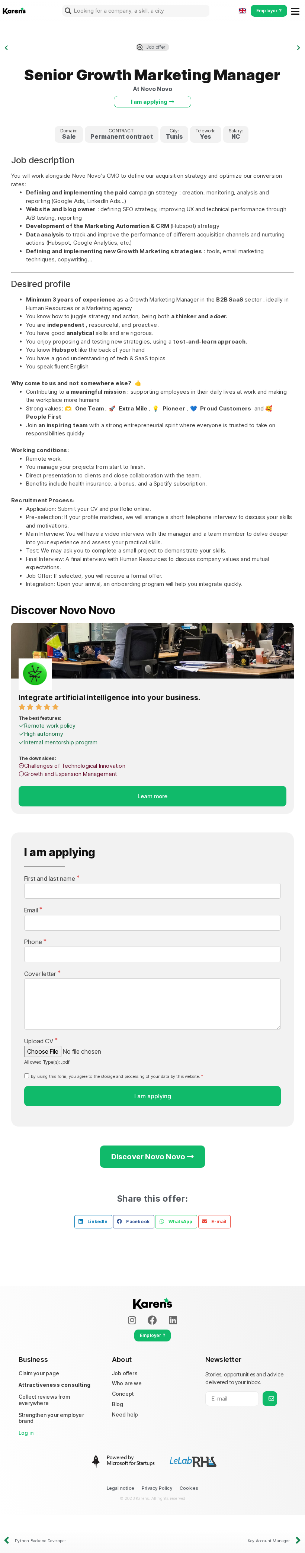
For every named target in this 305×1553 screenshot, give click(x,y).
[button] (93, 1221)
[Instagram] (132, 1320)
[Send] (270, 1398)
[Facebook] (152, 1320)
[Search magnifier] (68, 11)
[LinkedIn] (173, 1320)
